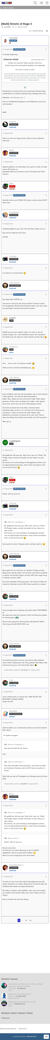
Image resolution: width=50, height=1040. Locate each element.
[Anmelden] (41, 3)
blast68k (23, 784)
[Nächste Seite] (30, 920)
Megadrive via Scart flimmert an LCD (21, 1002)
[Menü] (47, 3)
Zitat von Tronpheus (15, 744)
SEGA (10, 990)
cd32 (10, 1004)
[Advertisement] (19, 15)
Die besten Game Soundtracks (19, 994)
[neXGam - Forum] (7, 3)
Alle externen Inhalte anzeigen (25, 69)
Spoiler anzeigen (11, 735)
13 (26, 920)
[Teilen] (47, 31)
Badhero (11, 996)
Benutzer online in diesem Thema (17, 1013)
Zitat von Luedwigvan (15, 522)
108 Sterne (24, 670)
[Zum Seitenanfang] (46, 1037)
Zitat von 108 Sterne (15, 762)
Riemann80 (12, 988)
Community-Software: (25, 1036)
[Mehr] (46, 49)
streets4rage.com (16, 97)
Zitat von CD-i (13, 838)
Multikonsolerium (13, 998)
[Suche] (35, 3)
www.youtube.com (38, 59)
